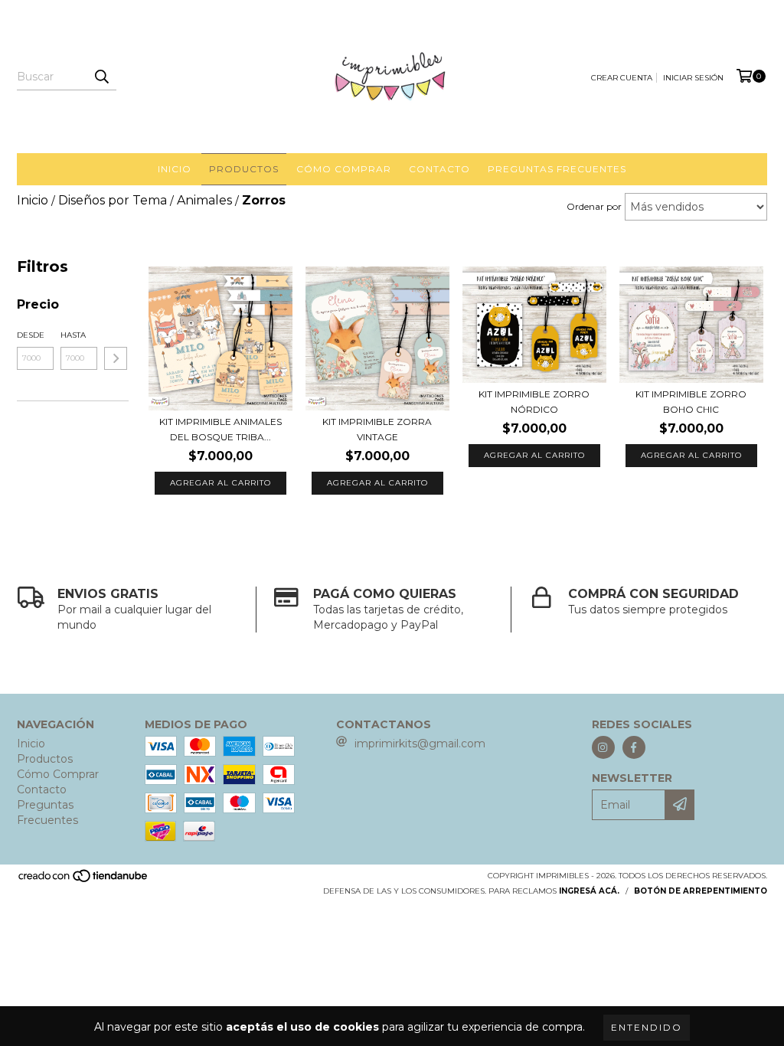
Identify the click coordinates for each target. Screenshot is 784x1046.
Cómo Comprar (343, 169)
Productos (244, 169)
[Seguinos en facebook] (633, 747)
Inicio (174, 169)
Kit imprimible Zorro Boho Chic (690, 401)
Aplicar (115, 358)
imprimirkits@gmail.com (419, 743)
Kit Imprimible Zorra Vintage (377, 429)
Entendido (646, 1027)
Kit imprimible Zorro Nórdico (534, 401)
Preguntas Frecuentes (557, 169)
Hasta (73, 335)
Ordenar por (594, 206)
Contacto (439, 169)
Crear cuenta (621, 78)
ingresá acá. (589, 891)
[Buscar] (101, 76)
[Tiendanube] (84, 881)
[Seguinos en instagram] (603, 747)
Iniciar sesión (693, 78)
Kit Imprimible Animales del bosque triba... (220, 429)
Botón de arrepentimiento (700, 891)
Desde (30, 335)
